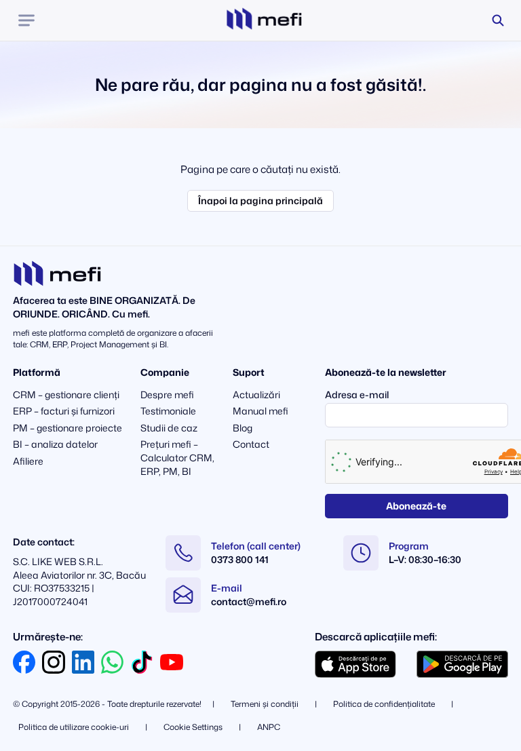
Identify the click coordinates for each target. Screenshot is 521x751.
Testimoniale (168, 410)
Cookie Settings (193, 727)
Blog (242, 427)
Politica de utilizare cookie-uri (73, 727)
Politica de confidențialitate (384, 704)
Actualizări (256, 394)
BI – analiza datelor (55, 444)
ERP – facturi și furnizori (64, 410)
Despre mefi (167, 394)
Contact (251, 444)
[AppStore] (355, 664)
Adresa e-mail (357, 394)
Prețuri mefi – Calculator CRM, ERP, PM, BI (177, 457)
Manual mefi (260, 410)
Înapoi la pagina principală (260, 200)
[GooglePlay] (462, 664)
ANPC (268, 727)
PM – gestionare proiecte (67, 427)
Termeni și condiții (264, 704)
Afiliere (28, 461)
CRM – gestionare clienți (66, 394)
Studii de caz (168, 427)
